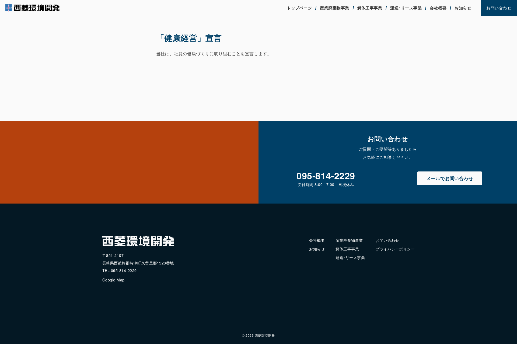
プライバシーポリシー (395, 249)
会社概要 (438, 8)
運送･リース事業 (406, 8)
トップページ (299, 8)
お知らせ (463, 8)
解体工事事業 (369, 8)
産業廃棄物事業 (334, 8)
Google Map (113, 280)
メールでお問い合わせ (449, 178)
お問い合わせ (498, 8)
